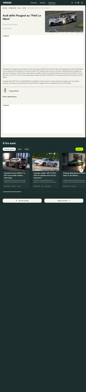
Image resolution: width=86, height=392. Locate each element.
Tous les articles (9, 149)
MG (42, 186)
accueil (5, 8)
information (12, 8)
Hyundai (14, 186)
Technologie (47, 186)
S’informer (52, 3)
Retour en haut (62, 200)
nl (76, 3)
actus (24, 8)
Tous (78, 149)
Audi (19, 8)
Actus (27, 149)
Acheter (42, 3)
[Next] (81, 171)
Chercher (33, 3)
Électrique (73, 186)
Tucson (19, 186)
